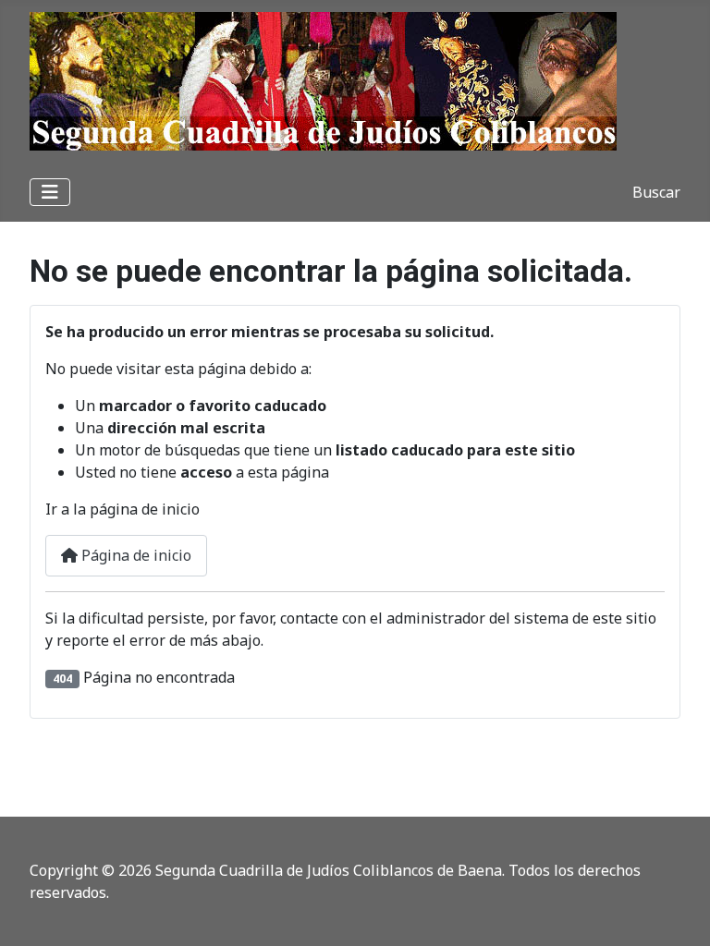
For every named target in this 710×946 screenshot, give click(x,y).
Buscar (656, 192)
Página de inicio (134, 555)
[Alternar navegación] (50, 192)
